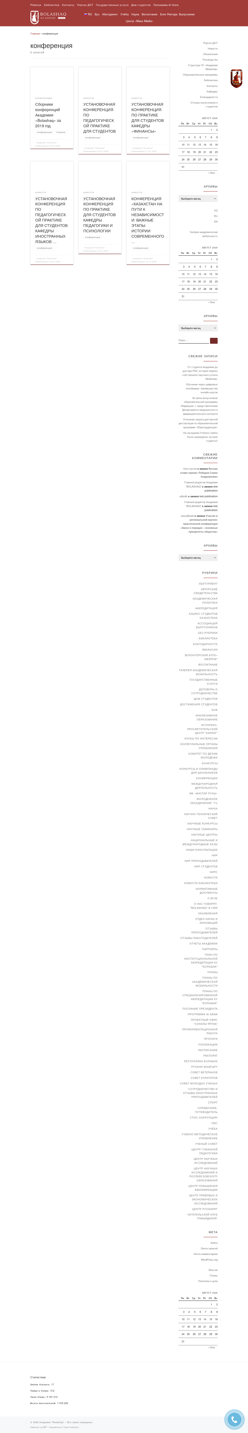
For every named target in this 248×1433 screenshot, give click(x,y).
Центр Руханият (205, 1209)
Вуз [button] (97, 14)
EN (216, 221)
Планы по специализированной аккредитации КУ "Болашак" (200, 997)
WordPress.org (209, 1259)
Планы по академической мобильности (205, 981)
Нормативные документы (207, 891)
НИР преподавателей (201, 861)
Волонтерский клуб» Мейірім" (201, 657)
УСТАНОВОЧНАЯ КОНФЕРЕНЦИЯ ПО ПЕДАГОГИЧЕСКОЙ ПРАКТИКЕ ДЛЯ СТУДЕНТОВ (99, 117)
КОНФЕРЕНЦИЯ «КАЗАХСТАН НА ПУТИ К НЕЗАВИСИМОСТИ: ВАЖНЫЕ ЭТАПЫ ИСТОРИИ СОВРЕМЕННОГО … (147, 220)
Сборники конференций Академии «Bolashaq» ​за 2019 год (48, 114)
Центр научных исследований (206, 1161)
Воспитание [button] (149, 14)
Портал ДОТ (210, 43)
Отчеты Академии (203, 943)
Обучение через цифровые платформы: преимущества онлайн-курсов (202, 388)
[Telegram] (236, 79)
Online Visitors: (40, 1385)
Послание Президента (200, 1008)
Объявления (210, 54)
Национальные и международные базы (200, 842)
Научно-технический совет (201, 816)
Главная (35, 33)
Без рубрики (208, 632)
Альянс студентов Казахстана (203, 615)
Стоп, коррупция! (204, 1117)
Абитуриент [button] (110, 14)
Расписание (208, 1050)
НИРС (214, 872)
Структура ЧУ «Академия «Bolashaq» (203, 67)
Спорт (213, 1102)
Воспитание (208, 664)
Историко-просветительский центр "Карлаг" (202, 729)
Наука (213, 808)
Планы (213, 972)
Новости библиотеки (201, 883)
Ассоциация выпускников (207, 625)
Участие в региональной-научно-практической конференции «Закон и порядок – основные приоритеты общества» (199, 523)
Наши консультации (202, 849)
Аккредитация (206, 608)
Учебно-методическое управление (200, 1136)
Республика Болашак (201, 1061)
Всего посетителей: (43, 1403)
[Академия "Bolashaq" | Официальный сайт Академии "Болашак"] (48, 16)
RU (216, 216)
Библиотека (211, 80)
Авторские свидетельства (206, 591)
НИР (215, 855)
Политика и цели (208, 1281)
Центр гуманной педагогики (204, 1151)
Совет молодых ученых (199, 1083)
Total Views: (38, 1397)
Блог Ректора (168, 14)
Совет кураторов (204, 1078)
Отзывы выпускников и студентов (204, 104)
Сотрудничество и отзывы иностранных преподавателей (200, 1093)
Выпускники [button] (187, 14)
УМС (214, 1123)
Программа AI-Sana (203, 1014)
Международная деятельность (204, 785)
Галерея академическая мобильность (204, 234)
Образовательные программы (200, 74)
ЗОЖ (214, 710)
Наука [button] (135, 14)
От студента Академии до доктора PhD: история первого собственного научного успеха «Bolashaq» (200, 373)
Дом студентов (206, 698)
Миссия (213, 1270)
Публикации (208, 1044)
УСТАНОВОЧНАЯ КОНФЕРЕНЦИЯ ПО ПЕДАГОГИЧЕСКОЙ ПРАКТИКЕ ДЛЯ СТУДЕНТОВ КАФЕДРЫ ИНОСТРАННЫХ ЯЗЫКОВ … (51, 220)
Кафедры (212, 91)
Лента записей (209, 1248)
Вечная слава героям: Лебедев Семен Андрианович (199, 472)
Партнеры (210, 949)
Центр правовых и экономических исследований (203, 1199)
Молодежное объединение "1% (204, 801)
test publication (208, 496)
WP (45, 1427)
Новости (213, 48)
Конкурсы (210, 763)
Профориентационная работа (200, 1031)
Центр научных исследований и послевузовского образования (203, 1174)
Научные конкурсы (202, 823)
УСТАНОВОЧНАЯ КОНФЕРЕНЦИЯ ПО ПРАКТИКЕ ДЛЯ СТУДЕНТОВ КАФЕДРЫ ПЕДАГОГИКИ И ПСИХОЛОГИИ (99, 214)
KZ (216, 210)
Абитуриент (208, 583)
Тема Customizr (71, 1427)
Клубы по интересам (201, 738)
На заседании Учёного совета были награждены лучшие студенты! (200, 436)
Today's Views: (40, 1391)
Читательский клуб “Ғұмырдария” (202, 1216)
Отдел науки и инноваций (206, 921)
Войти (214, 1242)
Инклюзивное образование (207, 717)
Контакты (212, 86)
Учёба (213, 1128)
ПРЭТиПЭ (211, 1038)
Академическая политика (205, 600)
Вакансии (210, 649)
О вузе (213, 898)
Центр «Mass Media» (139, 21)
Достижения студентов (199, 704)
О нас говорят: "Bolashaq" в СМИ (204, 905)
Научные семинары (202, 829)
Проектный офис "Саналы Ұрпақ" (204, 1021)
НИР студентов (206, 866)
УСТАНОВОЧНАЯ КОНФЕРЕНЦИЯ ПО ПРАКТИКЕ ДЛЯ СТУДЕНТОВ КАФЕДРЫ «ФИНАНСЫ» (147, 117)
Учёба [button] (124, 14)
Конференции (207, 778)
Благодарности (209, 97)
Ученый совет (206, 1143)
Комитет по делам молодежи (203, 755)
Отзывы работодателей (199, 938)
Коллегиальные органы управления (199, 746)
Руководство (210, 59)
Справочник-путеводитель (206, 1110)
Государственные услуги (203, 681)
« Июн (211, 172)
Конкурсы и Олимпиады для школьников (199, 770)
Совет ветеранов (204, 1072)
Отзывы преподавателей (204, 930)
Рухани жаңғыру (204, 1066)
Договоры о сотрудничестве (204, 691)
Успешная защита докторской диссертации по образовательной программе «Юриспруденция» (198, 423)
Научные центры (204, 834)
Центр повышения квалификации (203, 1188)
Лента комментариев (206, 1254)
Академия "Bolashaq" (47, 143)
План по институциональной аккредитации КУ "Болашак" (201, 960)
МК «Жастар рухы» (203, 793)
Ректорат (210, 1055)
